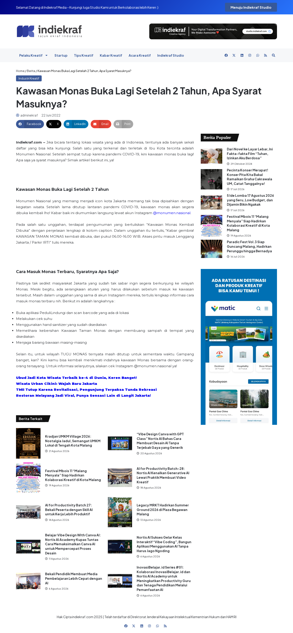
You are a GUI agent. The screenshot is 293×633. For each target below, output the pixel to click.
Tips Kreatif (83, 55)
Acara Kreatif (140, 55)
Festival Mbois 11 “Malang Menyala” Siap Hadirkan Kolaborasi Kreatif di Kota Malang (73, 475)
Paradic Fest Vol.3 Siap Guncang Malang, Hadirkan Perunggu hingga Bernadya (249, 246)
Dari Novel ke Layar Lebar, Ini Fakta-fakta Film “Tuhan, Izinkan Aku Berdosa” (250, 153)
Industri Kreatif (29, 78)
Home (20, 71)
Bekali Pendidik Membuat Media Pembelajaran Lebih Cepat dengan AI (73, 578)
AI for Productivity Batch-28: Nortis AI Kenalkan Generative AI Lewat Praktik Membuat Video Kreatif (163, 475)
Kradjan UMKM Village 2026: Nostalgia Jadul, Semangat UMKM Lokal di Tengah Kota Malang (72, 440)
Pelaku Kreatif (31, 55)
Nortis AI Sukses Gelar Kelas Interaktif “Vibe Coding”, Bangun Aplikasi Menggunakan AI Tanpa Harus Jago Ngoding (164, 544)
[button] (30, 124)
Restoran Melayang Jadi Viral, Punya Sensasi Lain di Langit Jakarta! (83, 395)
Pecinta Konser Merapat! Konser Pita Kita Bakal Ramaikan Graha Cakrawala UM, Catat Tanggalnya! (249, 177)
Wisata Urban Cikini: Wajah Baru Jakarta (56, 383)
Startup (61, 55)
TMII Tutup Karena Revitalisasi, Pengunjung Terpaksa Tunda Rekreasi (86, 389)
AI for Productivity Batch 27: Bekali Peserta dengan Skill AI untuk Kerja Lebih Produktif (69, 509)
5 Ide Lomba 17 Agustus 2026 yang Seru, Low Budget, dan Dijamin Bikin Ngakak (250, 199)
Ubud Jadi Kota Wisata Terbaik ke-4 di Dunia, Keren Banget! (76, 377)
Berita (31, 71)
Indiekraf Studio (170, 55)
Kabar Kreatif (111, 55)
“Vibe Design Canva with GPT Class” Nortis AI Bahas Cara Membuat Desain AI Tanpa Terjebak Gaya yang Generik (160, 440)
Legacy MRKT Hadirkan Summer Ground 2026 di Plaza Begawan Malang (163, 509)
